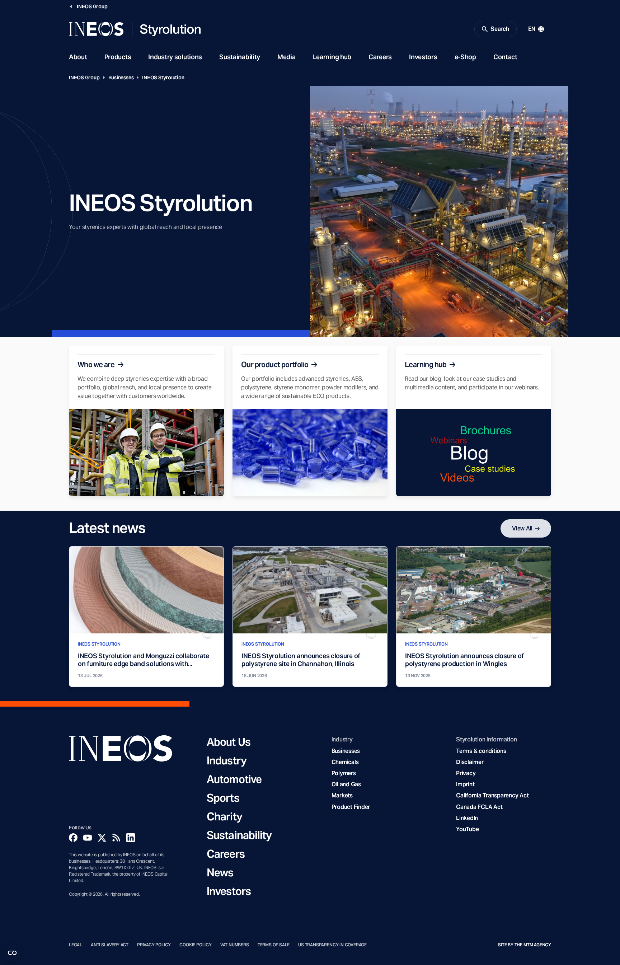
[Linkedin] (130, 837)
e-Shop (465, 57)
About (78, 57)
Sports (223, 797)
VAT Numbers (234, 944)
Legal (75, 944)
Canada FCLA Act (479, 807)
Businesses (121, 77)
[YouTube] (87, 837)
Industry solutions (175, 57)
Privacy (465, 773)
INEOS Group (84, 77)
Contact (505, 57)
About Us (228, 741)
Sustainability (239, 57)
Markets (342, 795)
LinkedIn (467, 818)
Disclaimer (469, 762)
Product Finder (351, 807)
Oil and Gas (346, 784)
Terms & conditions (481, 751)
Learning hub (332, 57)
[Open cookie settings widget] (12, 952)
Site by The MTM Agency (524, 944)
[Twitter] (102, 837)
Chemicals (345, 762)
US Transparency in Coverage (332, 944)
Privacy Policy (154, 944)
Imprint (465, 784)
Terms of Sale (274, 944)
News (220, 872)
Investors (423, 57)
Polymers (344, 773)
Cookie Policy (195, 944)
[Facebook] (73, 837)
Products (117, 57)
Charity (224, 816)
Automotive (234, 779)
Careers (380, 57)
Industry (226, 760)
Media (286, 57)
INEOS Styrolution (163, 77)
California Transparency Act (492, 795)
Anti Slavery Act (109, 944)
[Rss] (116, 837)
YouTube (467, 829)
